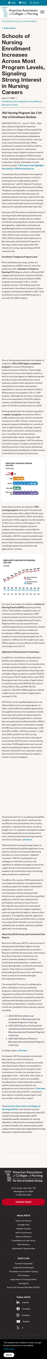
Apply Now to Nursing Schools (23, 1279)
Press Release (35, 101)
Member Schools (23, 1228)
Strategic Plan (23, 1224)
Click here (40, 1088)
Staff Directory (23, 1244)
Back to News (10, 28)
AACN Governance (23, 1232)
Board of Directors (23, 1236)
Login (13, 2)
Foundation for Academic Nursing (23, 1271)
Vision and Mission (24, 1221)
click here (27, 839)
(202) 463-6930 (24, 1195)
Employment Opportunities (23, 1248)
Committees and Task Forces (23, 1240)
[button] (34, 3)
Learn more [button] (9, 1349)
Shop (24, 3)
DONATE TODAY (23, 1202)
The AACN (23, 1263)
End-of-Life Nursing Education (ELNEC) (23, 1287)
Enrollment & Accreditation (15, 101)
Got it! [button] (9, 1355)
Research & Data (10, 104)
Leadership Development (23, 1267)
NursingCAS (23, 1283)
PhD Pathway (23, 1275)
